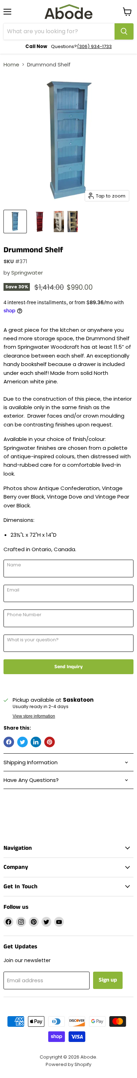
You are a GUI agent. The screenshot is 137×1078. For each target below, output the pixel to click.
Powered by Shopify (68, 1064)
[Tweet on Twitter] (22, 742)
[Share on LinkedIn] (36, 742)
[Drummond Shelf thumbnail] (15, 221)
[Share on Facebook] (9, 742)
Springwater (27, 272)
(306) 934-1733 (94, 46)
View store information (34, 716)
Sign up (108, 980)
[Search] (124, 31)
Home (11, 64)
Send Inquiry (68, 666)
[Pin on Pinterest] (49, 742)
